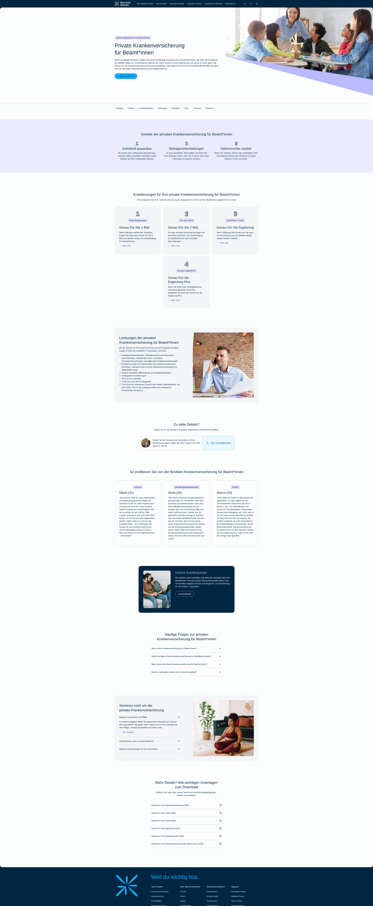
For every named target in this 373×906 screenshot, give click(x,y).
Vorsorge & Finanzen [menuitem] (194, 4)
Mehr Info (126, 246)
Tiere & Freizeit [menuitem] (161, 4)
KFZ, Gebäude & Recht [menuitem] (145, 4)
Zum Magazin (128, 732)
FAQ (186, 108)
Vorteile (131, 108)
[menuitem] (244, 4)
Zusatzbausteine (146, 108)
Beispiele (176, 108)
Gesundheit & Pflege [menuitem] (177, 4)
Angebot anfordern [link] (126, 76)
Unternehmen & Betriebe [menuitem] (213, 4)
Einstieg (119, 108)
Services (197, 108)
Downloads (210, 108)
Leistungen (162, 108)
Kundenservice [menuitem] (230, 4)
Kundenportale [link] (184, 594)
